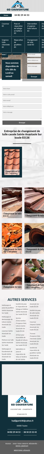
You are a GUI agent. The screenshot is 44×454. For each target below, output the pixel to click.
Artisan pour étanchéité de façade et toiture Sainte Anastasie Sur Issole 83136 (22, 340)
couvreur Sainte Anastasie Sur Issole (7, 333)
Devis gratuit (22, 446)
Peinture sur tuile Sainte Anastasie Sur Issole (8, 342)
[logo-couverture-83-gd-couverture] (18, 6)
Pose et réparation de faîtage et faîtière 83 (18, 28)
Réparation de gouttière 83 (18, 43)
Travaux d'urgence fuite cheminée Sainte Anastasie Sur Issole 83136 (35, 339)
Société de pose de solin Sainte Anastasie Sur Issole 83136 (35, 314)
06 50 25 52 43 (30, 432)
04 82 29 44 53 (22, 15)
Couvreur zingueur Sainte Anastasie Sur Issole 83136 (35, 326)
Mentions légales (22, 450)
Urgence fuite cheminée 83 (6, 43)
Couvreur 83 (5, 25)
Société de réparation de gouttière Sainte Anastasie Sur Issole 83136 (35, 353)
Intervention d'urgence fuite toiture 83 (32, 27)
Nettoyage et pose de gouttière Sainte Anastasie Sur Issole (8, 309)
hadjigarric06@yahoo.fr (22, 421)
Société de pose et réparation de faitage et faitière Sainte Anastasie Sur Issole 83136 (22, 309)
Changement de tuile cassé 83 (32, 42)
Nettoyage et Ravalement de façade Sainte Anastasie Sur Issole (7, 354)
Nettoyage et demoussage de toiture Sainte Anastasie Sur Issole (7, 322)
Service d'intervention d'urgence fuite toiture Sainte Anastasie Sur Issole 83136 (21, 324)
